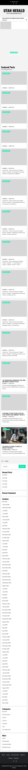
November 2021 (6, 580)
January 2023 (5, 562)
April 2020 (4, 631)
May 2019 (4, 661)
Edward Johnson (7, 449)
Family (6, 18)
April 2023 (4, 552)
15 (5, 461)
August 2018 (5, 688)
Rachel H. (11, 55)
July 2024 (4, 522)
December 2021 (6, 577)
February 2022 (6, 574)
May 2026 (4, 501)
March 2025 (5, 516)
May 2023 (4, 550)
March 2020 (5, 634)
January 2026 (5, 504)
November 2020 (6, 613)
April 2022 (4, 571)
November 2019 (6, 646)
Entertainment (12, 18)
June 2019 (5, 658)
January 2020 (5, 640)
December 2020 (6, 610)
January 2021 (5, 607)
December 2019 (6, 643)
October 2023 (5, 538)
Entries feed (5, 741)
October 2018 (5, 682)
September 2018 (6, 685)
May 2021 (4, 595)
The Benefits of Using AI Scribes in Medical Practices (12, 447)
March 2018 (5, 703)
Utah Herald (14, 10)
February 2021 (6, 604)
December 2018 (6, 676)
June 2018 (5, 694)
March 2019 (5, 667)
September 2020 (6, 619)
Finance (4, 720)
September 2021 (6, 583)
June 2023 (5, 546)
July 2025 (4, 510)
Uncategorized (14, 52)
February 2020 (6, 637)
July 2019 (4, 655)
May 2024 (4, 525)
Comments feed (6, 744)
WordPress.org (6, 747)
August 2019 (5, 652)
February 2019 (6, 670)
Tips (3, 726)
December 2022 (6, 565)
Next (7, 461)
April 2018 (4, 700)
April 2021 (4, 598)
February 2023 (6, 559)
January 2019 (5, 673)
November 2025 (6, 507)
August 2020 (5, 622)
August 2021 (5, 586)
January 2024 (5, 532)
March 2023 (5, 556)
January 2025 (5, 519)
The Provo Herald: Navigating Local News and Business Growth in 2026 (13, 381)
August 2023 (5, 540)
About (3, 18)
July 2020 (4, 625)
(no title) (4, 475)
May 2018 (4, 697)
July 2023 (4, 544)
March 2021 (5, 601)
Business (18, 18)
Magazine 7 (21, 766)
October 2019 (5, 649)
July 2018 (4, 691)
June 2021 (5, 592)
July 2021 (4, 589)
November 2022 (6, 568)
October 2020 (5, 616)
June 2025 (5, 513)
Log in (3, 738)
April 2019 (4, 664)
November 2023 (6, 534)
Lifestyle (4, 20)
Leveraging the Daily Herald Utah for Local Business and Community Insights (13, 414)
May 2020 (4, 628)
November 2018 (6, 679)
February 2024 (6, 528)
